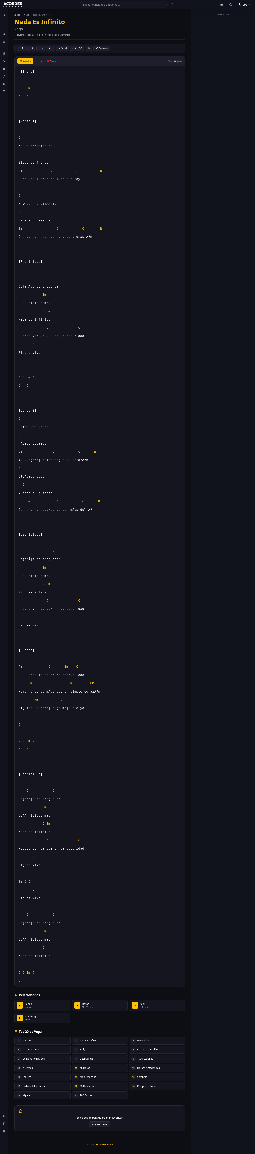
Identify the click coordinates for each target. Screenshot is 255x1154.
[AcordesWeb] (18, 5)
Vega (26, 14)
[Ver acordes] (4, 83)
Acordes (27, 61)
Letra (39, 61)
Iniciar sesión (101, 1124)
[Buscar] (172, 4)
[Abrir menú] (222, 4)
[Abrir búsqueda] (230, 4)
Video (53, 61)
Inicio (17, 14)
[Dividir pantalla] (4, 91)
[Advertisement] (223, 77)
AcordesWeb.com (104, 1144)
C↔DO (78, 48)
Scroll (64, 48)
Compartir (103, 48)
